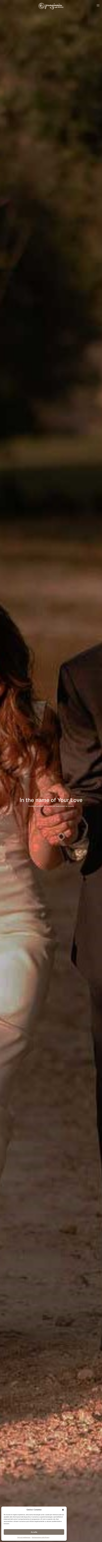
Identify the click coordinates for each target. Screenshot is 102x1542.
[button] (63, 1510)
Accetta (34, 1532)
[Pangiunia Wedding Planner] (51, 5)
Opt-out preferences (23, 1537)
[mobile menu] (98, 5)
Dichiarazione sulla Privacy (40, 1537)
